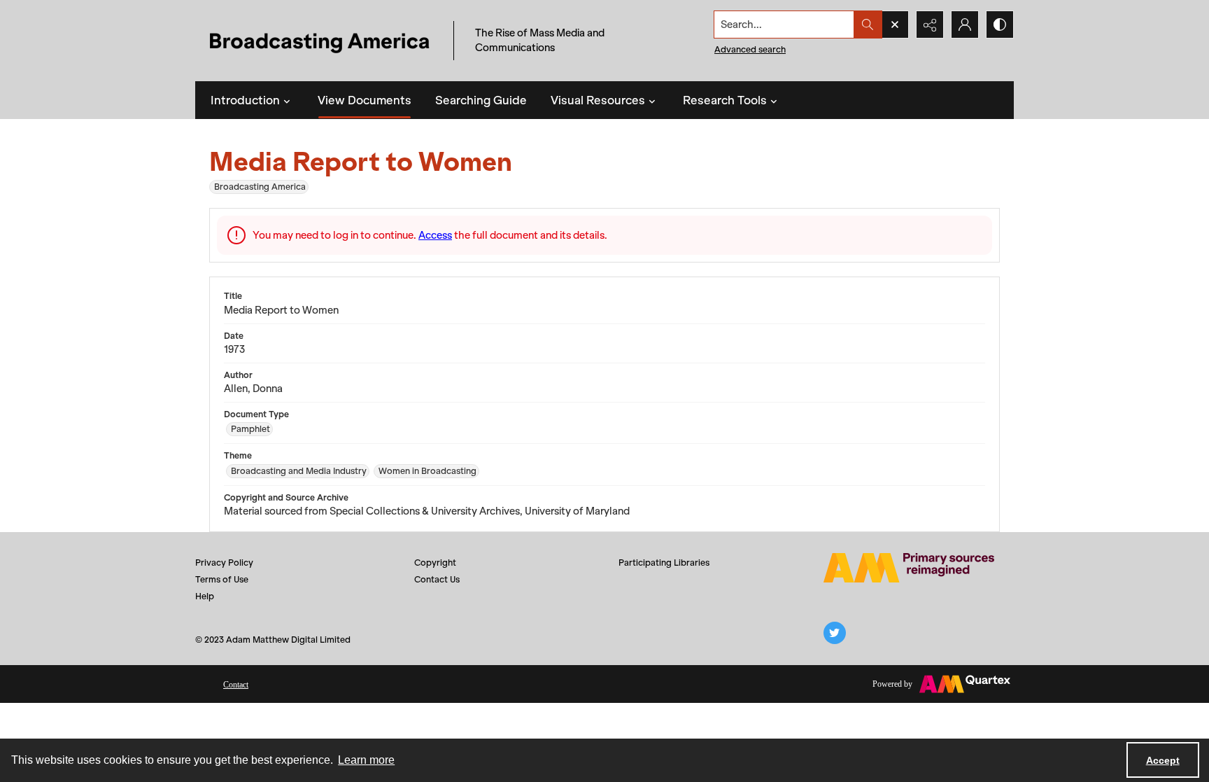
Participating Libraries (663, 562)
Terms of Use (221, 579)
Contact (235, 685)
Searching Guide (481, 100)
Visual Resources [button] (598, 100)
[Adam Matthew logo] (908, 567)
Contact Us (437, 579)
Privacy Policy (224, 562)
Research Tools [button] (725, 100)
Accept (1163, 760)
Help (204, 596)
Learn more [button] (366, 760)
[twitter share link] (834, 633)
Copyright (435, 562)
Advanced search (750, 49)
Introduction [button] (245, 100)
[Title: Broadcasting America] (320, 41)
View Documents (364, 100)
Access (435, 235)
